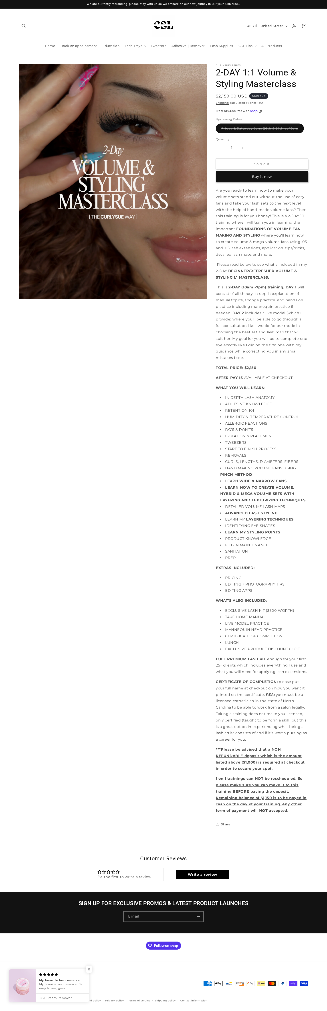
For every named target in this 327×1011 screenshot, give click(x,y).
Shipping (222, 102)
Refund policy (91, 1000)
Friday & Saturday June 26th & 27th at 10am (262, 129)
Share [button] (225, 824)
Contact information (193, 1000)
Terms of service (139, 1000)
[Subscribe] (198, 916)
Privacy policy (114, 1000)
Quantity (222, 139)
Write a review (202, 874)
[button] (24, 26)
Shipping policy (165, 1000)
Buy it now (262, 176)
